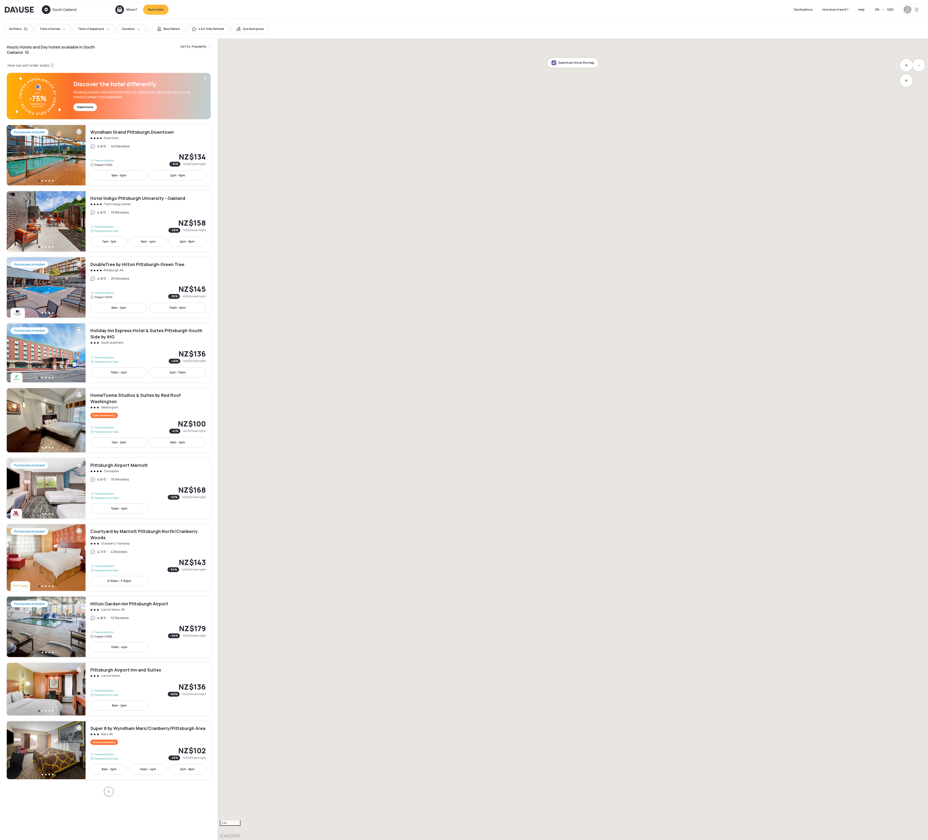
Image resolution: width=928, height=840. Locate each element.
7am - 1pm (109, 241)
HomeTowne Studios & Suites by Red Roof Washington (109, 420)
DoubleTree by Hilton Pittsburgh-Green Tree (109, 287)
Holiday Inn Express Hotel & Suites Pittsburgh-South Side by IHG (109, 352)
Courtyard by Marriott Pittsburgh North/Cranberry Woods (109, 557)
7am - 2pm (118, 442)
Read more (85, 107)
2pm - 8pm (187, 769)
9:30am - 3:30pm (119, 581)
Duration (128, 29)
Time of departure (91, 29)
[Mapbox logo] (229, 836)
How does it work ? (835, 9)
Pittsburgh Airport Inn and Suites (109, 689)
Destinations (803, 9)
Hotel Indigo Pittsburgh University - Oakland (109, 221)
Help (861, 9)
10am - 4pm (119, 372)
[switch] (168, 29)
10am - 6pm (177, 308)
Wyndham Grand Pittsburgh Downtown (109, 155)
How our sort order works (28, 65)
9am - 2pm (177, 442)
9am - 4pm (148, 241)
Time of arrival (50, 29)
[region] (573, 439)
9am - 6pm (118, 175)
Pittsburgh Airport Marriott (109, 488)
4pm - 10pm (177, 372)
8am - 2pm (118, 308)
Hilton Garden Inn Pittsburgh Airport (109, 627)
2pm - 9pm (177, 175)
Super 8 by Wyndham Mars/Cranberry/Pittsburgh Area (109, 750)
